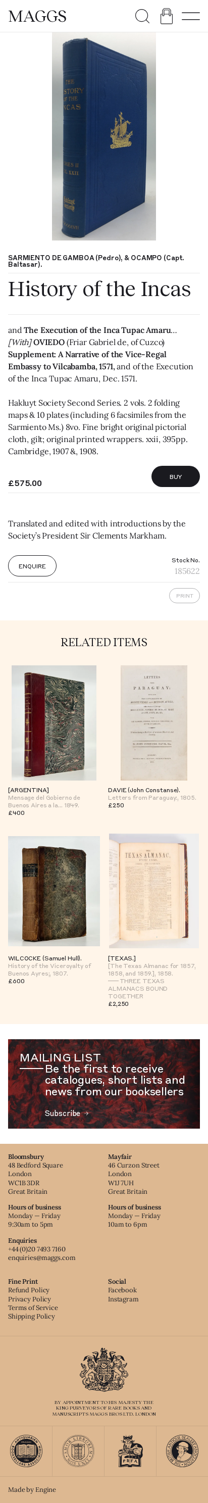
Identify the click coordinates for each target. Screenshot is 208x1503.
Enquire (32, 566)
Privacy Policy (29, 1299)
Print (184, 596)
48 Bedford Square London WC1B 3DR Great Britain (35, 1178)
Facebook (122, 1290)
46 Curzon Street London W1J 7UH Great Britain (134, 1178)
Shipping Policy (31, 1316)
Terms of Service (33, 1307)
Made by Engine (32, 1489)
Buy (176, 476)
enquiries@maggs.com (42, 1257)
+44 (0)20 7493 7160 (37, 1249)
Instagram (123, 1299)
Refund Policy (28, 1290)
